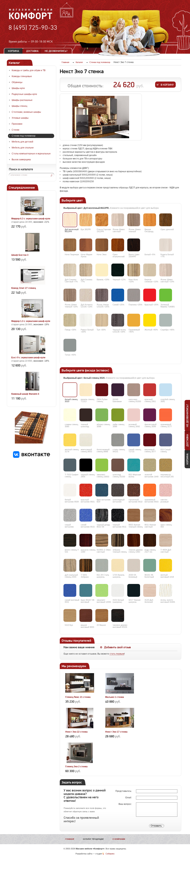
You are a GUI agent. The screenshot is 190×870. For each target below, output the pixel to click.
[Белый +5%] (149, 244)
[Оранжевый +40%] (133, 320)
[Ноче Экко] (101, 244)
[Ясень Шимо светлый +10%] (165, 270)
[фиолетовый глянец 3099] (149, 414)
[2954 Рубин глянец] (101, 389)
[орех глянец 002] (165, 515)
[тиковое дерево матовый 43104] (117, 615)
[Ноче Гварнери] (69, 244)
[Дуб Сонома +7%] (85, 270)
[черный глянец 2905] (85, 465)
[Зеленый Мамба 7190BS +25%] (165, 295)
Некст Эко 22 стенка (76, 732)
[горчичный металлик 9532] (133, 490)
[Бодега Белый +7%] (165, 244)
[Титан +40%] (69, 345)
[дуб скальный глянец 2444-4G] (69, 565)
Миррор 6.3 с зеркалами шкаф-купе (30, 218)
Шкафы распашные (22, 100)
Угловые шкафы (20, 118)
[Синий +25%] (117, 295)
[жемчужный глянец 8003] (85, 440)
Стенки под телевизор (23, 135)
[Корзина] (13, 51)
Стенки (15, 130)
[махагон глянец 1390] (85, 540)
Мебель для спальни (23, 147)
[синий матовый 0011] (69, 590)
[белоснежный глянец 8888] (101, 440)
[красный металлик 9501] (85, 490)
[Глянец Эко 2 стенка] (79, 762)
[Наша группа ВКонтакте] (31, 457)
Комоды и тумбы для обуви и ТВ (28, 70)
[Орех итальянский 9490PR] (117, 244)
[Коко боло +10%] (133, 270)
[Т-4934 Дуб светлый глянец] (165, 540)
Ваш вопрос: (125, 804)
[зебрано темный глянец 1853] (117, 540)
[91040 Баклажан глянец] (117, 389)
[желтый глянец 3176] (69, 440)
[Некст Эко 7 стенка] (101, 117)
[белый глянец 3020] (69, 389)
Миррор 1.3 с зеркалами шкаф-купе (30, 321)
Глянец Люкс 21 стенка (78, 697)
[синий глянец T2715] (133, 440)
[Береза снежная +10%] (149, 270)
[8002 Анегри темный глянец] (133, 515)
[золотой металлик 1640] (149, 465)
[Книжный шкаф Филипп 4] (32, 389)
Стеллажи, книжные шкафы (26, 112)
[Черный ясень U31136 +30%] (117, 320)
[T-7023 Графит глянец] (69, 465)
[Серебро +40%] (165, 320)
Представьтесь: (123, 791)
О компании (118, 839)
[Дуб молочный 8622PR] (69, 219)
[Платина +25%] (133, 295)
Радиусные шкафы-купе (24, 94)
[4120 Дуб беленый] (149, 590)
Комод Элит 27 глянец (23, 288)
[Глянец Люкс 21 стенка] (79, 693)
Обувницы (17, 82)
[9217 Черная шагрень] (133, 590)
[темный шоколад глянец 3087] (85, 414)
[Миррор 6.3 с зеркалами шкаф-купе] (32, 214)
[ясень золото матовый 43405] (165, 590)
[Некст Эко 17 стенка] (119, 727)
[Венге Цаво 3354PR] (133, 244)
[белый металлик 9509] (69, 490)
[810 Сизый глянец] (165, 440)
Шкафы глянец (19, 106)
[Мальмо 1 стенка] (119, 693)
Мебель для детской (22, 141)
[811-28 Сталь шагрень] (101, 565)
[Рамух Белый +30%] (85, 320)
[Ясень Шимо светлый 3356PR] (117, 219)
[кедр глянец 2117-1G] (149, 540)
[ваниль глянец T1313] (85, 389)
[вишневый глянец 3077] (149, 440)
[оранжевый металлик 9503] (149, 490)
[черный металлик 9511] (117, 515)
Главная (69, 839)
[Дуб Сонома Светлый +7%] (69, 270)
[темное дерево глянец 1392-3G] (133, 540)
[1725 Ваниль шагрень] (117, 565)
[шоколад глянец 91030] (117, 465)
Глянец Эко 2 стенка (76, 766)
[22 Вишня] (101, 615)
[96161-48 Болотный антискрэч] (149, 565)
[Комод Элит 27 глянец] (32, 284)
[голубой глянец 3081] (165, 389)
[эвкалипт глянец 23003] (101, 465)
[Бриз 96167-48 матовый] (85, 590)
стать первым (117, 653)
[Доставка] (32, 51)
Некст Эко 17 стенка (116, 732)
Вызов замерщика (21, 159)
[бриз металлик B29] (101, 490)
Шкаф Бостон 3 (19, 255)
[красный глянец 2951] (149, 389)
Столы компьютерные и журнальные (31, 153)
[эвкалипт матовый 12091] (101, 590)
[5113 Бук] (69, 615)
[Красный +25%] (149, 295)
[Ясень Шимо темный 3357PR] (133, 219)
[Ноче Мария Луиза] (85, 244)
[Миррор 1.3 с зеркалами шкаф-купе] (32, 317)
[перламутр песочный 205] (165, 465)
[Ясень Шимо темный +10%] (69, 295)
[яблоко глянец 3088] (101, 414)
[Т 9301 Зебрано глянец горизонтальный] (85, 565)
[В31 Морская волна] (133, 465)
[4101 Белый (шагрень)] (117, 590)
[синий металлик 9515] (85, 515)
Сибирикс (110, 854)
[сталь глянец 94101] (117, 440)
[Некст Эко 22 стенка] (79, 727)
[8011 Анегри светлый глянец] (149, 515)
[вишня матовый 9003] (85, 615)
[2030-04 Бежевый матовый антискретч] (133, 565)
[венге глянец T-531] (69, 540)
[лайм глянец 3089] (117, 414)
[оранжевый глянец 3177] (165, 414)
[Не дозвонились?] (57, 51)
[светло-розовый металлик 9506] (165, 490)
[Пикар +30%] (69, 320)
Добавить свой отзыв (117, 647)
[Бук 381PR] (85, 219)
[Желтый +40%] (149, 320)
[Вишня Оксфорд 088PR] (149, 219)
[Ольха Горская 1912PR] (101, 219)
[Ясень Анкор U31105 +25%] (101, 295)
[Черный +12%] (117, 270)
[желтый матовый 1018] (165, 565)
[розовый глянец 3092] (133, 414)
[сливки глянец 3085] (69, 414)
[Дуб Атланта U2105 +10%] (85, 295)
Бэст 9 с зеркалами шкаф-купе (28, 357)
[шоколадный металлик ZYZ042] (117, 490)
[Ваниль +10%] (101, 270)
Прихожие (17, 124)
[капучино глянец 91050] (133, 389)
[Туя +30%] (101, 320)
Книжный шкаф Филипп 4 (25, 394)
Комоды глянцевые (22, 76)
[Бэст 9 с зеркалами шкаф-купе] (32, 353)
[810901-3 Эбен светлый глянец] (101, 540)
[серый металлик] (69, 515)
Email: (128, 797)
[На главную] (30, 18)
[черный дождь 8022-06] (101, 515)
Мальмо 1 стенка (114, 697)
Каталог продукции (93, 839)
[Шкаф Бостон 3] (32, 250)
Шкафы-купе (18, 88)
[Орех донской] (165, 219)
